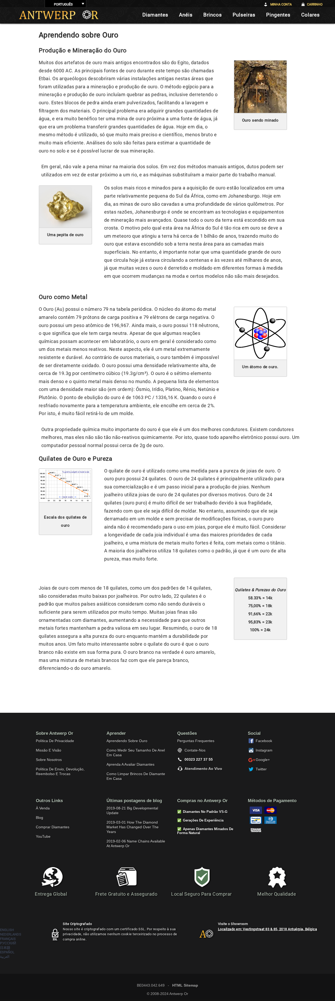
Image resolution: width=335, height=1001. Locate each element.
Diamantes (155, 15)
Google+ (263, 760)
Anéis (186, 15)
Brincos (212, 15)
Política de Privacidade (55, 741)
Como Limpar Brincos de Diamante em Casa (136, 776)
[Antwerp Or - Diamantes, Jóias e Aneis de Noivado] (58, 15)
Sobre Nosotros (49, 760)
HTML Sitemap (185, 985)
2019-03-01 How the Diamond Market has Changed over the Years (133, 827)
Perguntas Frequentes (195, 741)
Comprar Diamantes (52, 827)
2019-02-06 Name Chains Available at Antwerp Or (136, 843)
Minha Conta (281, 4)
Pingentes (278, 15)
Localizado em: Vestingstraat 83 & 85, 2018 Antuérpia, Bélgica (267, 929)
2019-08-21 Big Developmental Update (132, 810)
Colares (310, 15)
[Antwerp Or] (202, 936)
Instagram (264, 750)
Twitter (261, 769)
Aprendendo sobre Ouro (127, 741)
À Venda (43, 808)
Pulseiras (244, 15)
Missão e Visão (48, 750)
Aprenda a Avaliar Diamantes (130, 764)
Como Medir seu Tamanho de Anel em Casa (136, 752)
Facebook (264, 741)
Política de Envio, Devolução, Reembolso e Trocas (60, 771)
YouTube (43, 836)
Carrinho (314, 4)
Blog (39, 817)
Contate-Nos (195, 750)
